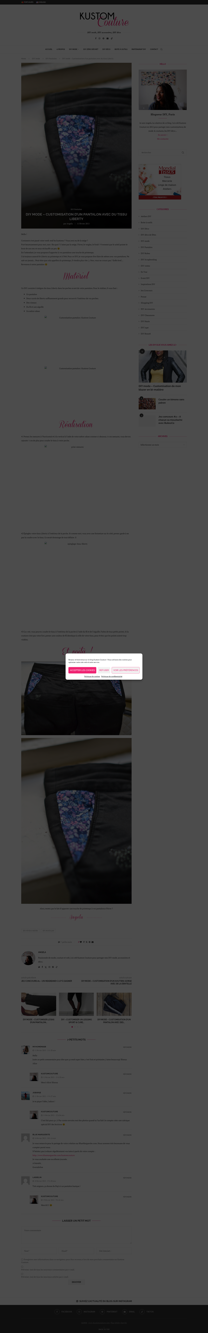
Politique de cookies (92, 676)
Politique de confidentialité (111, 676)
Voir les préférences (125, 670)
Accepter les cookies (82, 670)
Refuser (104, 670)
